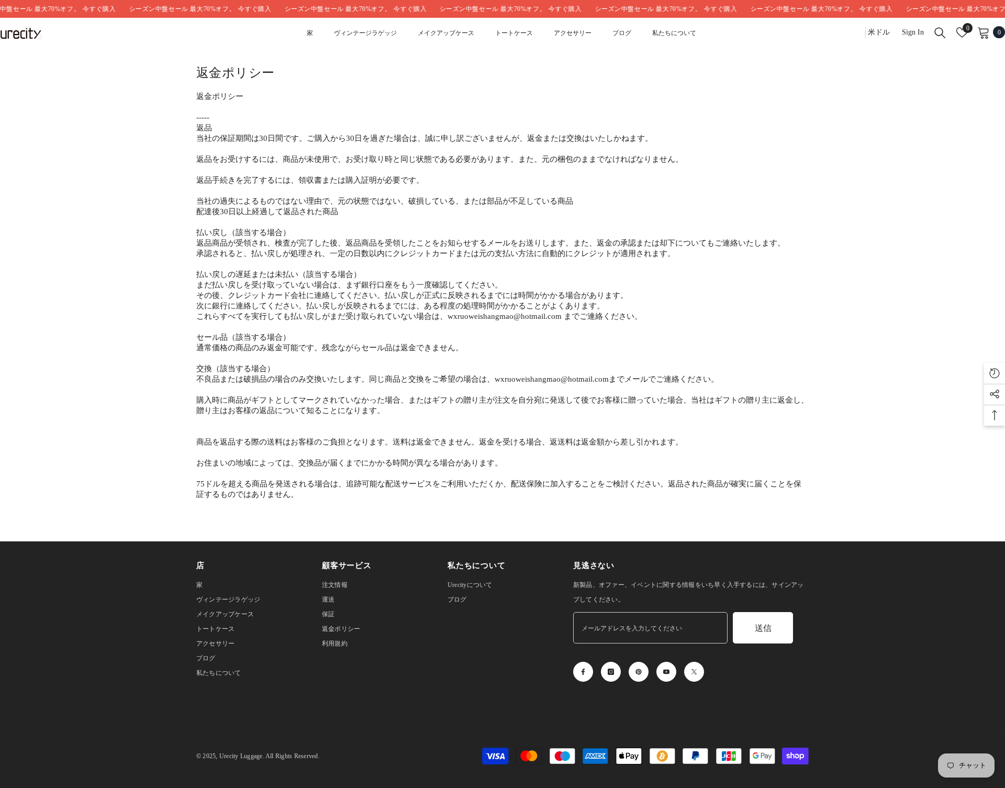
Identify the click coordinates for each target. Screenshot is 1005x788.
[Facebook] (583, 672)
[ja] (854, 32)
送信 (763, 628)
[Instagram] (611, 672)
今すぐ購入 (82, 9)
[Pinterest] (639, 672)
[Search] (940, 32)
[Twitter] (694, 672)
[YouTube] (666, 672)
